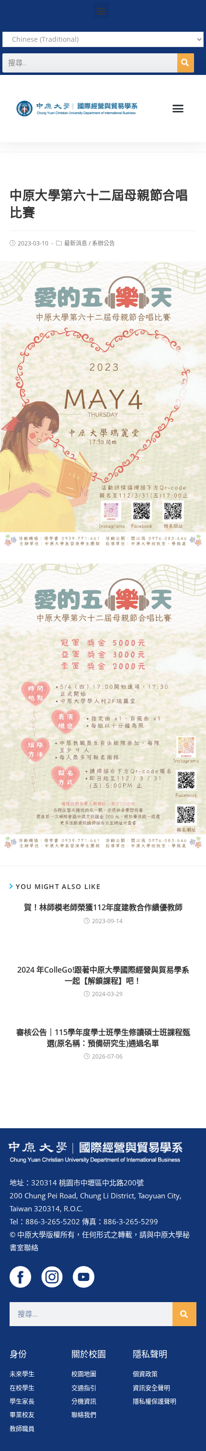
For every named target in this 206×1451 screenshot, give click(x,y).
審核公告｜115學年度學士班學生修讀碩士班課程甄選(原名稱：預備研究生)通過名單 (103, 1037)
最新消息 (75, 243)
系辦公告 (103, 243)
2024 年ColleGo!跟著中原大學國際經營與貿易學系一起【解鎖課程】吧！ (103, 975)
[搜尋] (185, 63)
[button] (101, 10)
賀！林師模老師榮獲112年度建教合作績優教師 (103, 907)
